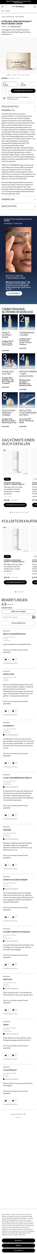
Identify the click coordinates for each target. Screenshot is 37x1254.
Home (3, 16)
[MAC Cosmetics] (19, 6)
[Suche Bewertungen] (33, 617)
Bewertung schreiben (18, 611)
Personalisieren (18, 1250)
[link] (10, 333)
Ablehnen (18, 1245)
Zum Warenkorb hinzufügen (23, 90)
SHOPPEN (5, 350)
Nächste (19, 1117)
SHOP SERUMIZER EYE (14, 293)
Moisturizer (20, 16)
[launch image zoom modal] (33, 68)
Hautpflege (10, 16)
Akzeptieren (18, 1240)
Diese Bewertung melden (10, 663)
